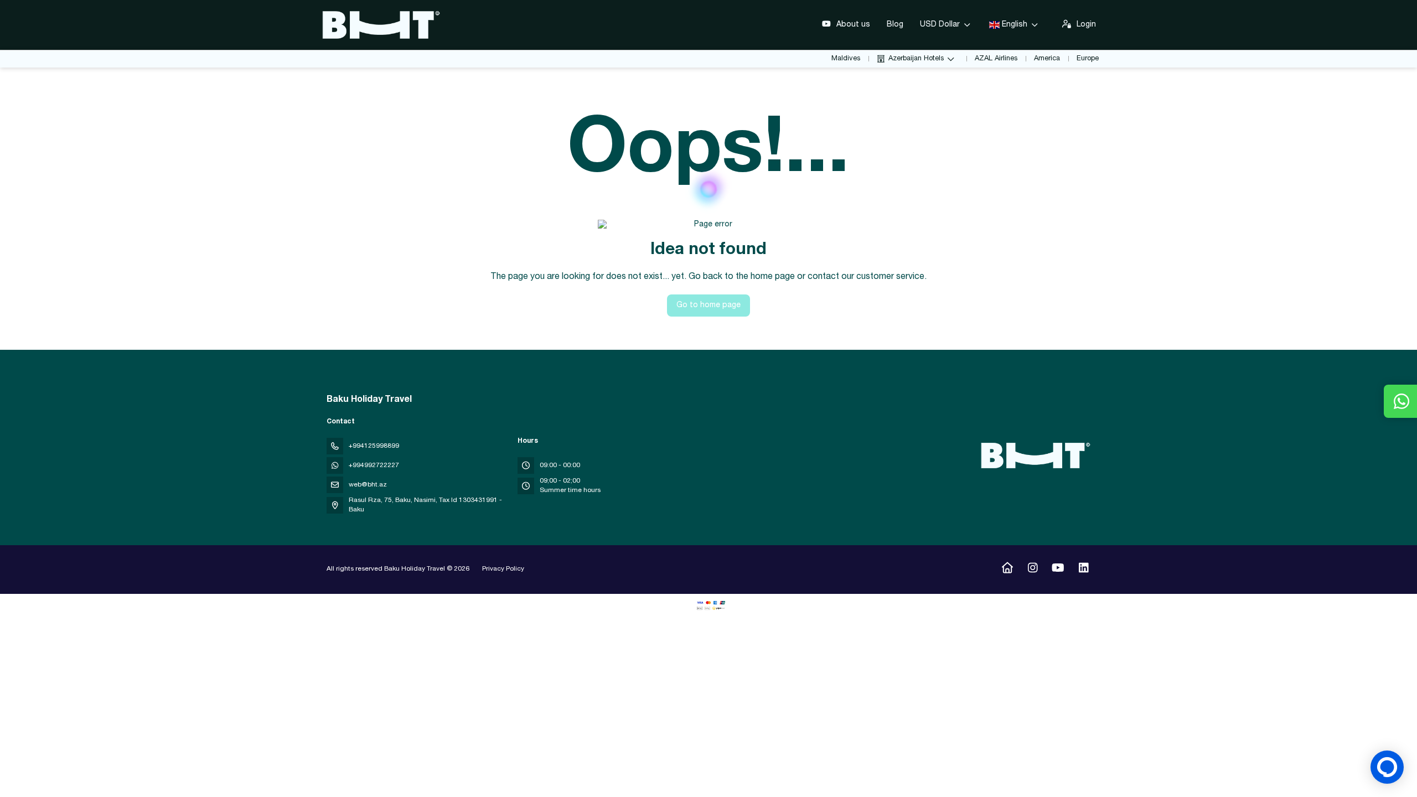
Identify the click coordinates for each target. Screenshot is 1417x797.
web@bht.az (368, 485)
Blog (895, 25)
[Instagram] (1033, 569)
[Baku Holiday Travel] (1034, 455)
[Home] (1007, 569)
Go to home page (708, 305)
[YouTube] (1058, 569)
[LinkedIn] (1083, 569)
